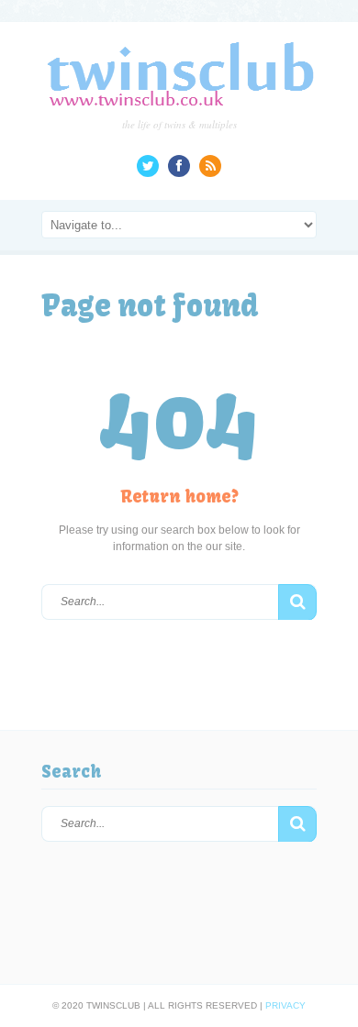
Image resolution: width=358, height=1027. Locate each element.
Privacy (285, 1005)
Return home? (179, 496)
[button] (297, 602)
